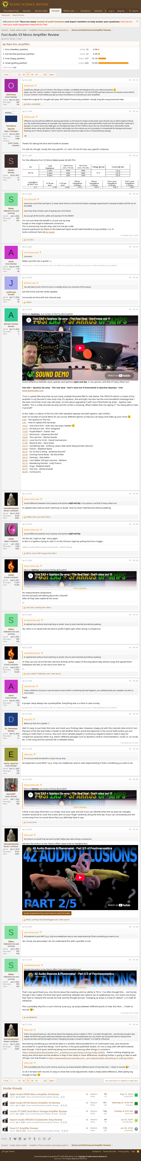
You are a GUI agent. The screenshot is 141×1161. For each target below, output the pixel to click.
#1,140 (135, 1024)
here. (50, 763)
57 (28, 74)
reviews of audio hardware (51, 21)
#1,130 (135, 560)
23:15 (25, 445)
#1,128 (135, 493)
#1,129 (135, 524)
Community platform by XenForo (56, 1156)
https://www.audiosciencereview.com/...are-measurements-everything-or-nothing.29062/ (91, 1058)
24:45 (25, 448)
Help (133, 1151)
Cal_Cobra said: (30, 199)
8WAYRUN (83, 1159)
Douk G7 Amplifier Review (24, 1128)
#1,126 (135, 277)
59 (36, 74)
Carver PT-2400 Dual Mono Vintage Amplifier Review (38, 1111)
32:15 (25, 463)
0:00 (24, 419)
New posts (5, 15)
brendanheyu (128, 1122)
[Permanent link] (23, 485)
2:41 (24, 422)
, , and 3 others (41, 553)
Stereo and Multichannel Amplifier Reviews (42, 1097)
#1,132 (135, 647)
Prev (6, 74)
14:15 (25, 428)
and (33, 104)
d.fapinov (129, 1105)
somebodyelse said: (32, 620)
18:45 (25, 437)
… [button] (15, 74)
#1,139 (135, 960)
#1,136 (135, 779)
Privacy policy (123, 1151)
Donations (85, 10)
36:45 (25, 471)
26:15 (25, 451)
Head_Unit (129, 1113)
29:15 (25, 457)
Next (51, 74)
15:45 (25, 431)
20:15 (25, 440)
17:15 (25, 434)
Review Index (41, 10)
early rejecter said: (31, 932)
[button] (76, 11)
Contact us (96, 1151)
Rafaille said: (29, 85)
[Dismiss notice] (137, 21)
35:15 (25, 468)
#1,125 (135, 247)
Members (99, 10)
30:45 (25, 460)
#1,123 (135, 155)
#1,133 (135, 681)
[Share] (130, 80)
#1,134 (135, 714)
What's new (68, 10)
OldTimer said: (30, 283)
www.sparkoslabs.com (33, 390)
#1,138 (135, 927)
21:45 (25, 443)
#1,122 (135, 111)
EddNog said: (29, 116)
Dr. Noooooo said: (31, 252)
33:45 (25, 466)
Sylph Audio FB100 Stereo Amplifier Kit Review (35, 1102)
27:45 (25, 454)
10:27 (25, 425)
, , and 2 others (38, 607)
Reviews (27, 10)
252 (45, 74)
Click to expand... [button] (80, 588)
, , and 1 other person (43, 674)
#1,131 (135, 614)
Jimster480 (129, 1130)
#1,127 (135, 309)
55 (19, 74)
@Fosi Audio (49, 232)
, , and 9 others (38, 517)
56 (24, 74)
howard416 (128, 1096)
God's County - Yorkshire (13, 144)
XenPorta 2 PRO (60, 1159)
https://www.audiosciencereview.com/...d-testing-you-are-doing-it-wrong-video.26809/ (63, 1052)
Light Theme (9, 1151)
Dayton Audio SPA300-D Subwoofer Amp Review (36, 1119)
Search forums (18, 15)
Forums (55, 10)
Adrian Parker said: (31, 499)
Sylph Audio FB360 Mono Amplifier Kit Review (34, 1094)
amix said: (28, 719)
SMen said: (28, 754)
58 (32, 74)
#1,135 (135, 749)
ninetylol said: (29, 686)
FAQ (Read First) (11, 10)
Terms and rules (109, 1151)
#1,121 (135, 80)
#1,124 (135, 194)
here (127, 21)
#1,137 (135, 829)
